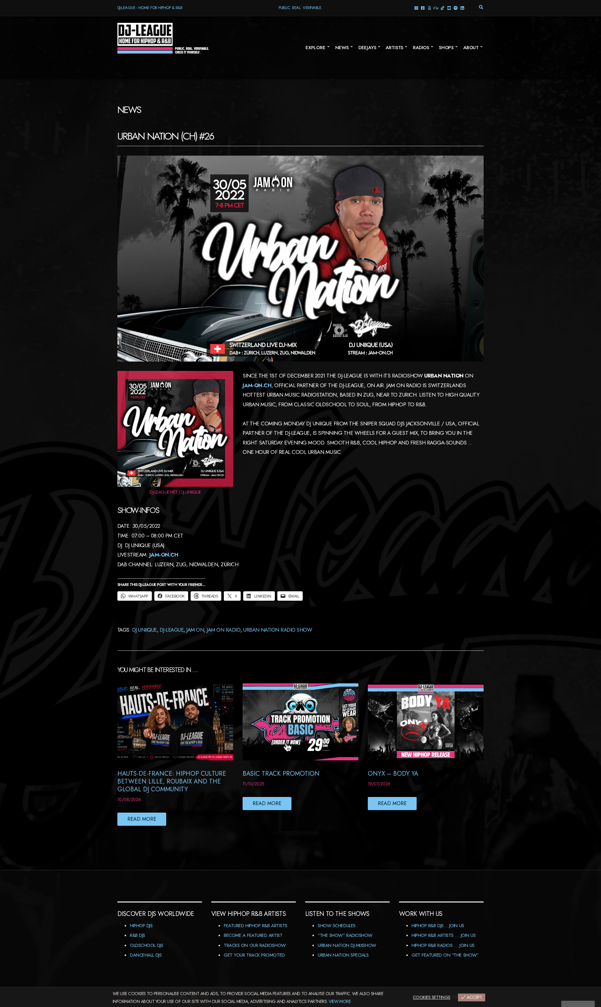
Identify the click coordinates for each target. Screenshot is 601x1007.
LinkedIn (462, 8)
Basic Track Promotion (281, 773)
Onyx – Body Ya (393, 773)
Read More (141, 819)
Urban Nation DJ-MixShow (347, 945)
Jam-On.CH (257, 385)
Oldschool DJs (146, 945)
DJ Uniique (144, 630)
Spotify (456, 8)
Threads (429, 8)
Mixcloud (436, 8)
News (342, 47)
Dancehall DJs (146, 955)
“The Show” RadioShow (345, 935)
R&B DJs (137, 935)
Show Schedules (337, 925)
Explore (316, 47)
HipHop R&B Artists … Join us (443, 935)
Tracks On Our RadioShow (255, 945)
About (471, 47)
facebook (423, 8)
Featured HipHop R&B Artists (255, 925)
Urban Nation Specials (343, 955)
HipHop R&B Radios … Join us (443, 945)
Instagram (416, 8)
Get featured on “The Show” (445, 955)
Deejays (367, 47)
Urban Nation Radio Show (277, 630)
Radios (421, 47)
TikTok (442, 8)
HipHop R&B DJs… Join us (438, 925)
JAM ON (195, 630)
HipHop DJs (141, 925)
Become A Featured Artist (253, 935)
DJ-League (171, 630)
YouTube (449, 8)
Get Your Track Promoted (254, 955)
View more (340, 1001)
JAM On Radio (223, 630)
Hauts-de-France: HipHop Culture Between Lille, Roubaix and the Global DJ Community (171, 781)
